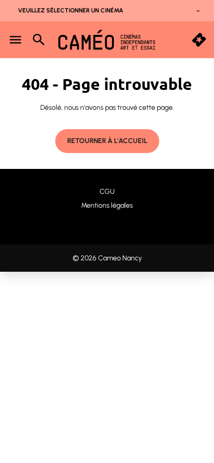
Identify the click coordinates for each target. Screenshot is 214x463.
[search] (39, 40)
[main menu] (15, 39)
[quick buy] (199, 40)
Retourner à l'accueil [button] (107, 141)
